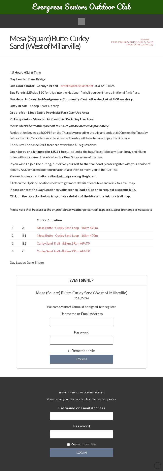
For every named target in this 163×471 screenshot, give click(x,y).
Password (81, 332)
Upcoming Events (92, 392)
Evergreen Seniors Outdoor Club (81, 6)
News (73, 392)
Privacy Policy (107, 399)
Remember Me (83, 350)
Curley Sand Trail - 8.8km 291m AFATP (63, 243)
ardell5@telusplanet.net (77, 85)
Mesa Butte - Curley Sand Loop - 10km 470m (67, 228)
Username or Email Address (81, 313)
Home (63, 392)
